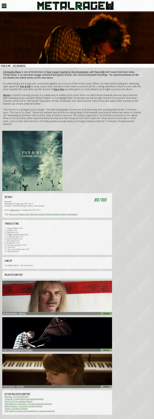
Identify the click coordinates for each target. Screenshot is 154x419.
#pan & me (13, 214)
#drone (63, 214)
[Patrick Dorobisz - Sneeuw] (57, 298)
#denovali (34, 214)
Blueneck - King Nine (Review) (17, 396)
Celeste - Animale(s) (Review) (16, 408)
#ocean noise (24, 214)
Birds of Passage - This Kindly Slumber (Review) (23, 406)
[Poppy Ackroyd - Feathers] (57, 371)
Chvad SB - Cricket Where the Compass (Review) (24, 399)
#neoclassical (72, 214)
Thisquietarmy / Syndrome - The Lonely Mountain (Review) (28, 403)
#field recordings (53, 214)
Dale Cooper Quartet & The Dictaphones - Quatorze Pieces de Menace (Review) (30, 412)
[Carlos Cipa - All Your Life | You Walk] (57, 334)
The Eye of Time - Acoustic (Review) (19, 401)
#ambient (42, 214)
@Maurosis (14, 210)
